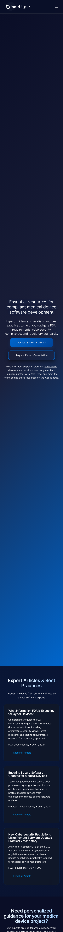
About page (51, 377)
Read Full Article (22, 752)
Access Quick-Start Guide (31, 342)
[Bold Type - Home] (18, 6)
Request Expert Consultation (31, 355)
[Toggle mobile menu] (57, 6)
